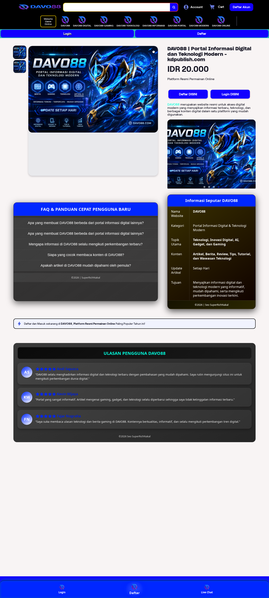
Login (67, 33)
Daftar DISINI (188, 94)
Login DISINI (230, 94)
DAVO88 (173, 104)
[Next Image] (155, 111)
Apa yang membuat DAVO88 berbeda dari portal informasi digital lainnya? (86, 223)
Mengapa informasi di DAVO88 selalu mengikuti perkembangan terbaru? (86, 244)
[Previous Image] (31, 111)
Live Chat (207, 592)
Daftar (201, 33)
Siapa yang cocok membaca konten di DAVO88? (85, 255)
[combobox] (116, 7)
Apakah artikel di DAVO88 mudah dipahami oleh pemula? (86, 265)
